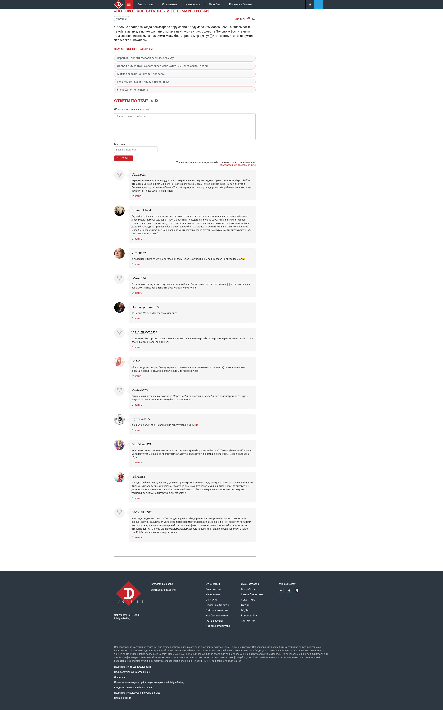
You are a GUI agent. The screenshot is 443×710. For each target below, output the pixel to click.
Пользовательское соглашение (132, 672)
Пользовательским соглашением (237, 165)
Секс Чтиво (248, 599)
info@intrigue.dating (162, 584)
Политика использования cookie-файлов (137, 692)
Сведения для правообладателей (133, 687)
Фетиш (245, 605)
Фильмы (121, 18)
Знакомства (145, 4)
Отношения (169, 4)
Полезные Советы (240, 4)
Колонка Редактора (218, 625)
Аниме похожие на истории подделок (141, 74)
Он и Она (214, 4)
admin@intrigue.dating (163, 589)
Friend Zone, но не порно (132, 89)
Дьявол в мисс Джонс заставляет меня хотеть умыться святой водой (162, 66)
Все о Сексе (248, 589)
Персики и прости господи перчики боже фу (145, 58)
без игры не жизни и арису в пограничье (143, 82)
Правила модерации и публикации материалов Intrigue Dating (149, 682)
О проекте (119, 677)
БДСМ (244, 610)
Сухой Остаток (250, 583)
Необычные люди (217, 615)
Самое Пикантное (252, 594)
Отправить (123, 158)
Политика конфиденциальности (132, 666)
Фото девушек (214, 620)
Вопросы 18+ (249, 615)
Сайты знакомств (217, 610)
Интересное (193, 4)
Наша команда (122, 698)
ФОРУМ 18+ (248, 620)
